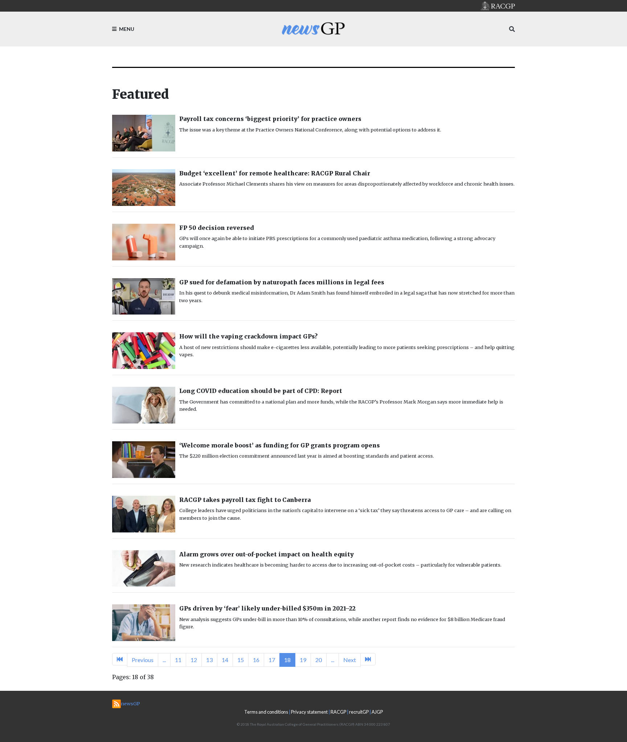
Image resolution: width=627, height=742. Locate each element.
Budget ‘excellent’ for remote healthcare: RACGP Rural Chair (274, 173)
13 (209, 659)
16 (256, 659)
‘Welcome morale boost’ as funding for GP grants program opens (279, 445)
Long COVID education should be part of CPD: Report (260, 390)
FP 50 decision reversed (216, 227)
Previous (142, 659)
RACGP (338, 712)
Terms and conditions (266, 712)
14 (225, 659)
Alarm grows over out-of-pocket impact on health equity (266, 554)
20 (318, 659)
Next (349, 659)
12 (193, 659)
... (164, 659)
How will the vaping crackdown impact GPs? (248, 336)
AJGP (377, 712)
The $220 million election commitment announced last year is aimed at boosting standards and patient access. (306, 456)
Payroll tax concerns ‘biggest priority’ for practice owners (270, 118)
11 (178, 659)
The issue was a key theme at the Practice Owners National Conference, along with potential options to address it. (310, 130)
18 (287, 659)
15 (240, 659)
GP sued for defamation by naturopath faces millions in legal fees (281, 282)
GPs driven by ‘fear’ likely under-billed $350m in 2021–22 (267, 608)
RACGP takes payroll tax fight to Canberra (245, 499)
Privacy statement (309, 712)
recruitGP (359, 712)
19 (303, 659)
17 (272, 659)
